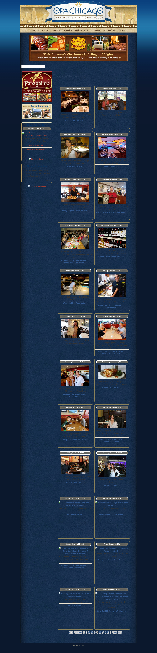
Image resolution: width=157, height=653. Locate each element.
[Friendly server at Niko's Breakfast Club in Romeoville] (112, 203)
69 (94, 632)
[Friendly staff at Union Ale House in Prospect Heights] (75, 596)
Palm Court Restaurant (74, 121)
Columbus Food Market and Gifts (111, 257)
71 (100, 632)
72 (103, 632)
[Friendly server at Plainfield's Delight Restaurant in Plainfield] (75, 158)
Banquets (56, 30)
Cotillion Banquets (111, 166)
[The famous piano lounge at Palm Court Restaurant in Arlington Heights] (75, 112)
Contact (122, 30)
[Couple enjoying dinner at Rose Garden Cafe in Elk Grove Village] (75, 474)
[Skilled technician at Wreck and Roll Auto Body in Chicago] (75, 294)
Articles (87, 30)
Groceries (67, 30)
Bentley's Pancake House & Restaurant (73, 395)
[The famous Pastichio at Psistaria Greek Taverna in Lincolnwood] (112, 379)
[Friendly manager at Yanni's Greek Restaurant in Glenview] (75, 338)
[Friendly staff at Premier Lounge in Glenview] (112, 476)
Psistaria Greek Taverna (111, 388)
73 (105, 632)
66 (86, 632)
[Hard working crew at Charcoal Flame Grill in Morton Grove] (37, 135)
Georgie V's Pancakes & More (74, 440)
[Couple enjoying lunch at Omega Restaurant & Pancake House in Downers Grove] (112, 340)
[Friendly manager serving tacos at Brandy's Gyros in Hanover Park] (75, 202)
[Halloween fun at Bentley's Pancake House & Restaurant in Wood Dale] (75, 385)
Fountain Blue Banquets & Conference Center (111, 440)
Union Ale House (74, 605)
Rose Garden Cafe (74, 483)
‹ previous (78, 632)
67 (89, 632)
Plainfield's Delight (74, 167)
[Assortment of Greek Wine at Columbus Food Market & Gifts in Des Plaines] (112, 248)
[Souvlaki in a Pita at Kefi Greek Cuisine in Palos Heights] (75, 505)
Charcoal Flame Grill (35, 145)
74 (108, 632)
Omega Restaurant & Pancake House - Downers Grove (110, 352)
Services (78, 30)
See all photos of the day (35, 149)
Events (97, 30)
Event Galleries (109, 30)
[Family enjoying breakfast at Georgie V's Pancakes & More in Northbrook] (75, 431)
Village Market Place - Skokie (111, 514)
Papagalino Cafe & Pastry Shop (111, 560)
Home (33, 30)
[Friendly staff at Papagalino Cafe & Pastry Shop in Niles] (112, 551)
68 (92, 632)
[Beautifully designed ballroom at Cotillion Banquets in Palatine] (112, 158)
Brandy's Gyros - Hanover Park (74, 211)
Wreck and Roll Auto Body (74, 303)
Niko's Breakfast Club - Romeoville (110, 212)
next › (114, 632)
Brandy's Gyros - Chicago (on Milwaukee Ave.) (110, 306)
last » (120, 632)
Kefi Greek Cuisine (74, 514)
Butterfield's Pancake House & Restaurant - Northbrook (74, 566)
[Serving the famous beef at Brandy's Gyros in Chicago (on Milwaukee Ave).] (112, 296)
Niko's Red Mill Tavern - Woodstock (111, 611)
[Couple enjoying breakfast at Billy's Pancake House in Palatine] (112, 110)
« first (71, 632)
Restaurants (43, 30)
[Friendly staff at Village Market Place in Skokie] (112, 505)
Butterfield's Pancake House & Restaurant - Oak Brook (74, 261)
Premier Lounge (110, 485)
